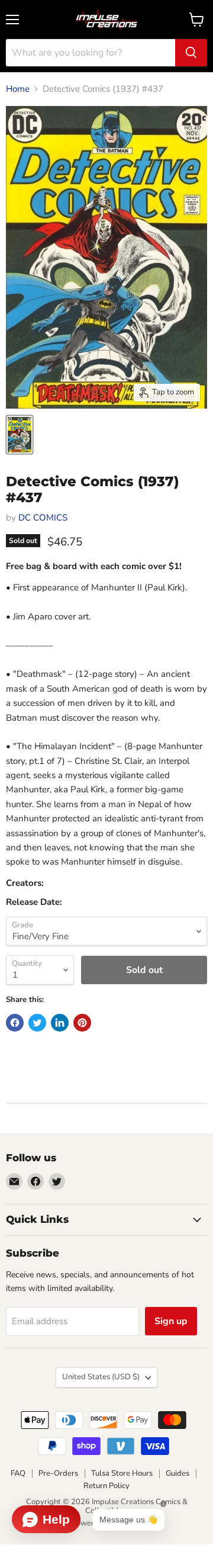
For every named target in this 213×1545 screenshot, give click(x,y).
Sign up (171, 1321)
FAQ (18, 1473)
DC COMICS (42, 517)
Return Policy (106, 1485)
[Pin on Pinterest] (82, 1023)
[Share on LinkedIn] (60, 1023)
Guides (177, 1473)
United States (101, 1376)
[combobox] (90, 52)
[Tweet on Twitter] (37, 1023)
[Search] (191, 52)
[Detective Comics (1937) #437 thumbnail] (20, 435)
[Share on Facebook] (15, 1023)
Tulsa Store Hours (122, 1473)
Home (18, 89)
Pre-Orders (58, 1473)
